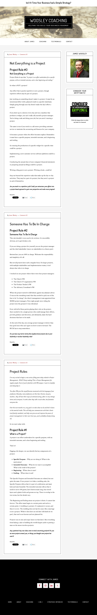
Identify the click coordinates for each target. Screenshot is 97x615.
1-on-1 (40, 602)
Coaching (29, 602)
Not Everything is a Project (27, 63)
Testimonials (73, 602)
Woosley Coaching (48, 20)
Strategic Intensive (55, 602)
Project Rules (18, 371)
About (19, 602)
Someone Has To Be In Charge (30, 224)
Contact (86, 602)
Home (10, 602)
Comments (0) (23, 54)
